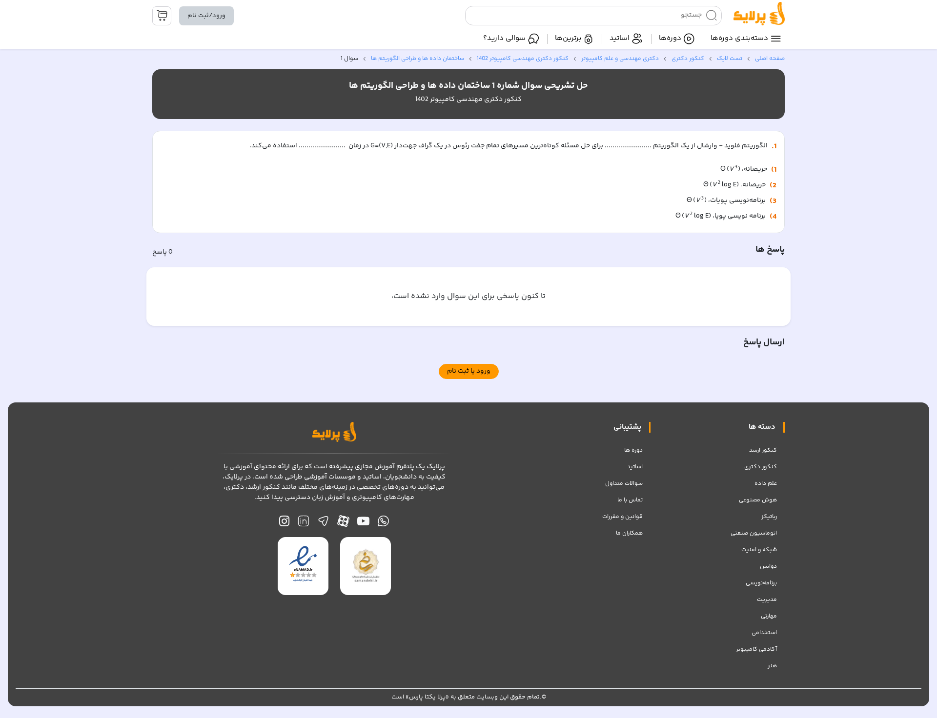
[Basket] (161, 15)
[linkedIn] (303, 523)
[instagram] (284, 523)
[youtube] (363, 523)
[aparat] (343, 523)
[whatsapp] (383, 523)
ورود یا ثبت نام (468, 371)
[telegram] (323, 523)
